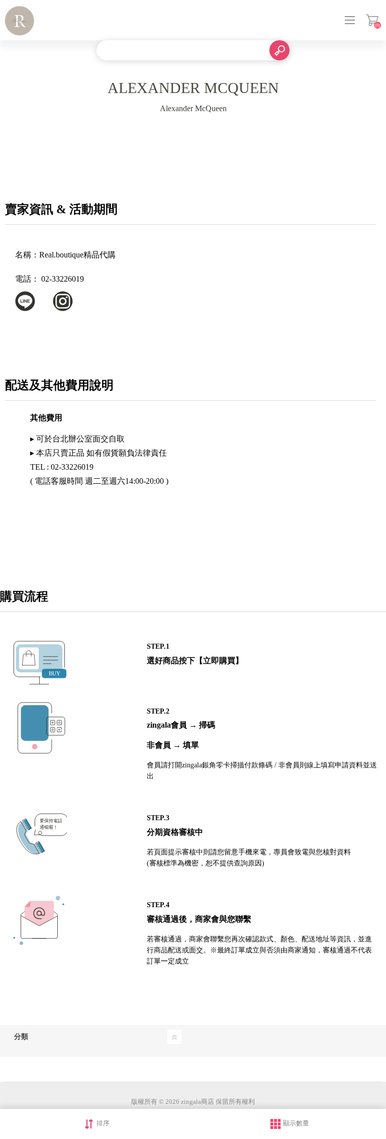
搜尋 (279, 50)
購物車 (372, 20)
